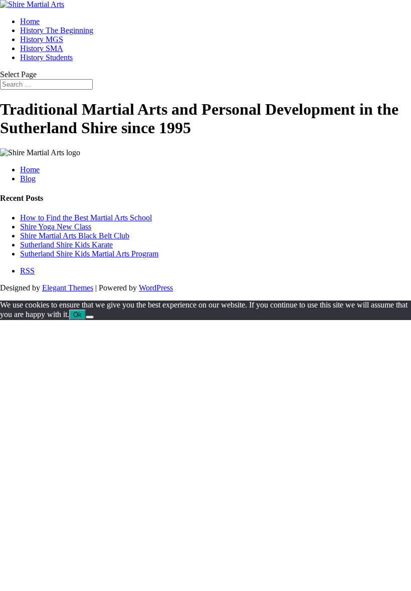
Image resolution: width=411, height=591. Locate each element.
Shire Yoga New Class (55, 226)
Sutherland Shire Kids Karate (66, 244)
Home (30, 21)
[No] (90, 317)
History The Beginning (56, 30)
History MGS (41, 39)
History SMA (41, 48)
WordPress (156, 287)
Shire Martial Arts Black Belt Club (74, 235)
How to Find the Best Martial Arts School (86, 217)
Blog (28, 178)
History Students (46, 57)
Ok (77, 315)
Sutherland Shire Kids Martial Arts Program (89, 253)
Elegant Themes (67, 287)
